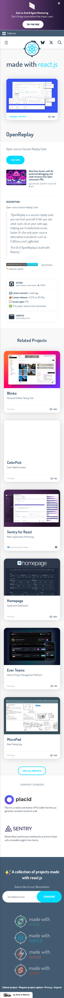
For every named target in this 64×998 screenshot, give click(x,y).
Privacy (48, 987)
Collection (11, 33)
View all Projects (32, 770)
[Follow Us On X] (51, 42)
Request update (16, 268)
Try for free (33, 24)
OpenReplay (20, 134)
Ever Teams (16, 670)
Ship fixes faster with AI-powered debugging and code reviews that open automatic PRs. (41, 175)
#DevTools (22, 116)
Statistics (48, 264)
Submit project (9, 987)
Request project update (31, 987)
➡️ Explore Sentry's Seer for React (42, 185)
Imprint (58, 987)
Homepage (15, 601)
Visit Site (15, 160)
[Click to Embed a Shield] (22, 264)
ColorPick (14, 462)
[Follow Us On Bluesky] (42, 42)
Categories (6, 42)
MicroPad (14, 739)
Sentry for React (19, 532)
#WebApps (13, 116)
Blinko (12, 393)
